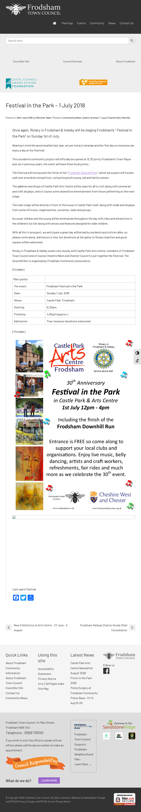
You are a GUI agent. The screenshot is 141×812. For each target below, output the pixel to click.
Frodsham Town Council (37, 797)
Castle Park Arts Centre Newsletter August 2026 (81, 667)
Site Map (43, 688)
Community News (72, 117)
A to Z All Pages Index (51, 683)
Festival (126, 117)
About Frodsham (125, 61)
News (111, 23)
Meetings (67, 23)
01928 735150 (33, 733)
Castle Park (114, 117)
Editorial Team (43, 117)
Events (81, 23)
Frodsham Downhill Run (82, 172)
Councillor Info (21, 61)
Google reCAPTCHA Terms (40, 801)
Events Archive (90, 117)
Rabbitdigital (90, 797)
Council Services (72, 61)
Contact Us (126, 23)
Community (97, 23)
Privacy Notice (47, 678)
